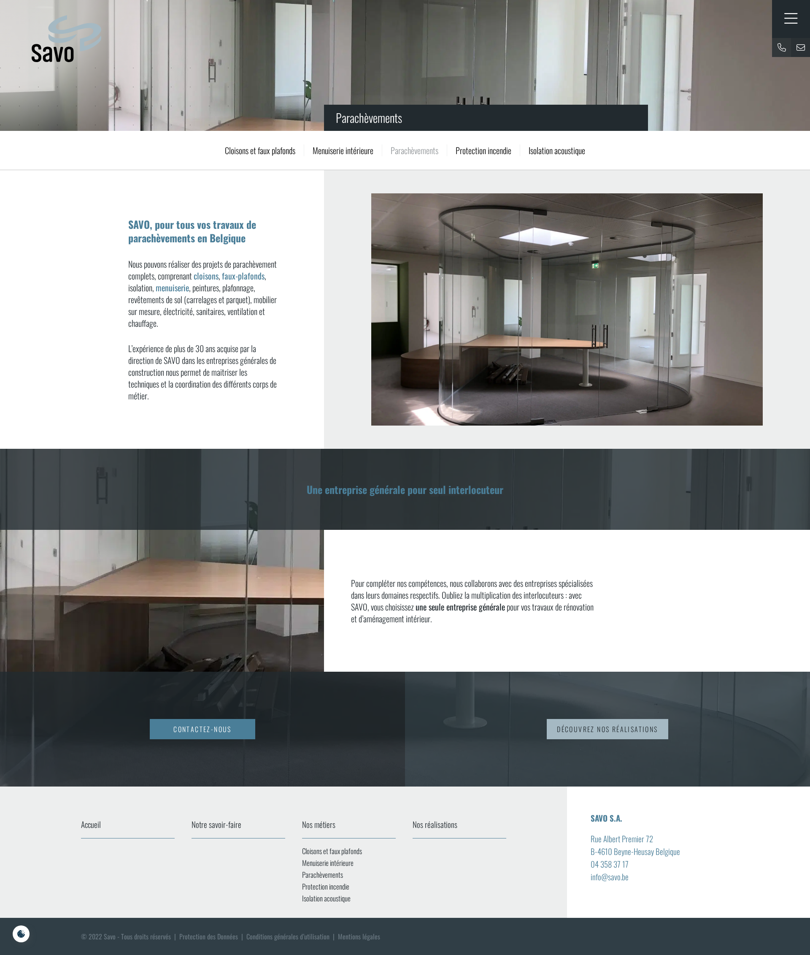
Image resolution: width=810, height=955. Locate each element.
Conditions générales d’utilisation (287, 936)
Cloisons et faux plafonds (260, 150)
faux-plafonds (243, 275)
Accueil (91, 824)
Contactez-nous (202, 729)
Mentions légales (359, 936)
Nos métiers (318, 824)
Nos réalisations (435, 824)
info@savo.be (610, 876)
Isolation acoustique (557, 150)
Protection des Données (208, 936)
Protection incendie (483, 150)
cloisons (206, 275)
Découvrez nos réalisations (607, 729)
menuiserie (172, 287)
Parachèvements (414, 150)
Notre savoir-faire (216, 824)
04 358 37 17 (610, 864)
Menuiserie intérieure (343, 150)
